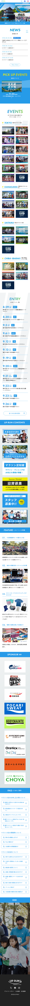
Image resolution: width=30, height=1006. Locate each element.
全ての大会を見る (14, 413)
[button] (2, 17)
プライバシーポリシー (9, 991)
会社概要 (23, 991)
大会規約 (17, 991)
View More (15, 65)
